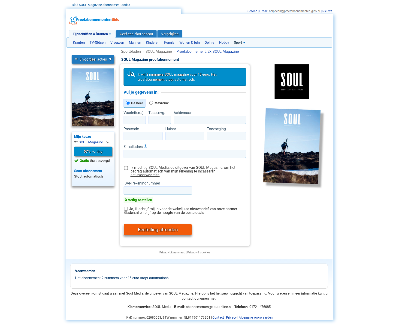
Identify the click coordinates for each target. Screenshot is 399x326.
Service (252, 11)
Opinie (209, 42)
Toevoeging (216, 129)
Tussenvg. (156, 113)
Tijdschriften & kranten (90, 34)
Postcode (131, 129)
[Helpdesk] (294, 11)
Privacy (231, 317)
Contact (218, 317)
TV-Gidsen (98, 42)
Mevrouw (161, 103)
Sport (238, 42)
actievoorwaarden (145, 175)
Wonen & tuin (189, 42)
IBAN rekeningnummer (142, 183)
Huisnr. (171, 129)
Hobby (224, 42)
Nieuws (327, 11)
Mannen (135, 42)
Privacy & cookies (198, 252)
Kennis (169, 42)
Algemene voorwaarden (256, 317)
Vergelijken (169, 34)
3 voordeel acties (91, 59)
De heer (136, 103)
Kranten (79, 42)
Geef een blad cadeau (136, 34)
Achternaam (183, 113)
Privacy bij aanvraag (172, 252)
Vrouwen (117, 42)
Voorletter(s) (134, 113)
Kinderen (152, 42)
